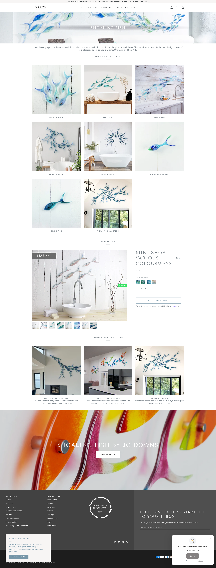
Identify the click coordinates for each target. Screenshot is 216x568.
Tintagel (50, 514)
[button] (83, 7)
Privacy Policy (11, 507)
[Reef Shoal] (159, 89)
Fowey (50, 511)
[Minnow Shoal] (56, 89)
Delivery (9, 514)
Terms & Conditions (14, 511)
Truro (49, 522)
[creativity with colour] (108, 370)
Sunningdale (52, 518)
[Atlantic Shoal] (56, 146)
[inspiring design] (159, 370)
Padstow (51, 507)
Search (8, 500)
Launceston (52, 500)
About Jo (9, 503)
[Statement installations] (56, 370)
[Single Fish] (56, 203)
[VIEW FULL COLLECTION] (108, 203)
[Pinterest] (123, 542)
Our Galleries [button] (53, 496)
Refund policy (11, 522)
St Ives (50, 503)
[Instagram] (127, 542)
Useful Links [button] (11, 496)
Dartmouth (51, 525)
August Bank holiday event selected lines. (91, 1)
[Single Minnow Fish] (159, 146)
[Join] (208, 527)
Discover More (19, 557)
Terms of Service (12, 518)
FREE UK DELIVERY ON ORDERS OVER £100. (131, 1)
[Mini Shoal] (108, 89)
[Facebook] (115, 542)
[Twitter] (119, 542)
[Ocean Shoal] (108, 146)
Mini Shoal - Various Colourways (154, 258)
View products (108, 454)
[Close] (47, 537)
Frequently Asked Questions (17, 525)
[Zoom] (36, 317)
